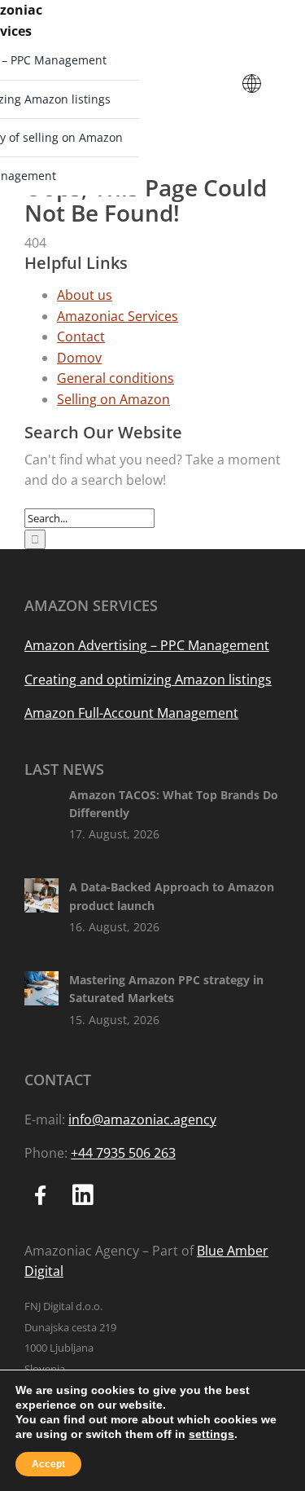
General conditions (115, 378)
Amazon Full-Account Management (131, 713)
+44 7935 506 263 (123, 1153)
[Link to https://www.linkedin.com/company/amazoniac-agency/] (83, 1195)
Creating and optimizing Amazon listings (148, 679)
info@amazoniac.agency (142, 1119)
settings (211, 1433)
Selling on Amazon (113, 399)
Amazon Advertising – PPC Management (146, 645)
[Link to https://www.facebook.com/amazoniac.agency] (40, 1195)
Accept (48, 1464)
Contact (81, 336)
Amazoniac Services (117, 316)
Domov (79, 358)
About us (84, 295)
